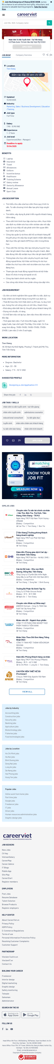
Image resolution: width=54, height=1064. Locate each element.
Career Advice (8, 864)
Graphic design (8, 986)
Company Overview (24, 55)
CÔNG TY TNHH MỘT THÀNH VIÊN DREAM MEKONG (32, 643)
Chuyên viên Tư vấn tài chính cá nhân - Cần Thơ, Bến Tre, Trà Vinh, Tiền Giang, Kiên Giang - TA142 (33, 513)
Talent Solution (8, 901)
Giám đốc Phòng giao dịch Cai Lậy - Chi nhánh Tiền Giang (32, 553)
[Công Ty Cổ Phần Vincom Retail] (9, 593)
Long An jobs (10, 767)
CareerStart (7, 878)
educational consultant (13, 417)
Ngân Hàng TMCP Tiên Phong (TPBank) (31, 659)
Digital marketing (9, 983)
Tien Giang (11, 69)
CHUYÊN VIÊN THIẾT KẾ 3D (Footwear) (28, 672)
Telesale (5, 993)
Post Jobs (6, 894)
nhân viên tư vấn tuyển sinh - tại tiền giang (21, 407)
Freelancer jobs (11, 804)
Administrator (8, 1001)
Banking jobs (10, 723)
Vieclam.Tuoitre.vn (10, 957)
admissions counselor (34, 412)
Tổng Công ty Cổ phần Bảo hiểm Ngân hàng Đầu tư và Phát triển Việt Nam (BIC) (32, 575)
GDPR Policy (7, 927)
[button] (51, 2)
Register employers (10, 908)
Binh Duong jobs (12, 760)
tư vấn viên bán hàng (12, 429)
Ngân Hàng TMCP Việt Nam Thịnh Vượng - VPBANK (33, 519)
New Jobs (6, 850)
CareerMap (6, 860)
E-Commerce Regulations (13, 930)
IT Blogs (5, 867)
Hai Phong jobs (11, 774)
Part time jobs (11, 797)
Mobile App (6, 871)
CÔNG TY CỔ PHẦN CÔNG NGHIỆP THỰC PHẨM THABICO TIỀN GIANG (32, 624)
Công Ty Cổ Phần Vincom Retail (29, 591)
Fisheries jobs (11, 733)
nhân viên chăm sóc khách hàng (29, 423)
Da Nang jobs (10, 770)
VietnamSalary (8, 857)
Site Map (5, 874)
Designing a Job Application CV (23, 385)
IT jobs (8, 807)
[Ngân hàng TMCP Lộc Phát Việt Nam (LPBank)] (9, 537)
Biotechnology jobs (13, 730)
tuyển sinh (7, 423)
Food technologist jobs (14, 736)
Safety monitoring (9, 990)
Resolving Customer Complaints (15, 941)
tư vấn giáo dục (33, 417)
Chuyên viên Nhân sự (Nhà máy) (30, 603)
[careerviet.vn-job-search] (11, 1014)
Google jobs (10, 801)
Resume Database (9, 897)
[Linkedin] (7, 1029)
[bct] (27, 1057)
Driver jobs (9, 811)
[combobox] (24, 22)
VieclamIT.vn (7, 960)
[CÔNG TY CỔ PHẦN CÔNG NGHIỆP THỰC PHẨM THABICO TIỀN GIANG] (9, 625)
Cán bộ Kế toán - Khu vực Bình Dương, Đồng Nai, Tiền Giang (30, 570)
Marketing (11, 106)
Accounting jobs (12, 713)
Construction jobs (12, 716)
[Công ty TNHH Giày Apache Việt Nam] (9, 676)
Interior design (8, 979)
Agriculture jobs (11, 726)
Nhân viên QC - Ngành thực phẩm (31, 620)
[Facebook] (2, 1029)
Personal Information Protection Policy (18, 937)
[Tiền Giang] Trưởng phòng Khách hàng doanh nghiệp (31, 533)
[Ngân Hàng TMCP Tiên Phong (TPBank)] (9, 661)
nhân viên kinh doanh (33, 429)
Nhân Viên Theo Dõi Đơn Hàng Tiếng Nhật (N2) (32, 638)
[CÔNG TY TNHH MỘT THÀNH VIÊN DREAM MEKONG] (9, 642)
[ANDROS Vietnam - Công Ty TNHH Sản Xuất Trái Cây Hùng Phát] (9, 608)
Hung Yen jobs (11, 777)
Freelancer (6, 976)
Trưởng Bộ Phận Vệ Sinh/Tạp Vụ (30, 588)
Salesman (6, 997)
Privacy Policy (8, 923)
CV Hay (5, 853)
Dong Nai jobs (11, 763)
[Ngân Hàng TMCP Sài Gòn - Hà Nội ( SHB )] (9, 557)
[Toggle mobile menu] (3, 15)
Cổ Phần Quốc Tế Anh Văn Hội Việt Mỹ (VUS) (27, 42)
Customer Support (10, 945)
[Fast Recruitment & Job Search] (27, 14)
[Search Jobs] (49, 22)
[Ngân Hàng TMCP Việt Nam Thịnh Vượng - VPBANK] (9, 515)
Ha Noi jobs (10, 757)
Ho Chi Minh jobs (12, 753)
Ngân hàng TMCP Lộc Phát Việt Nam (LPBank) (30, 539)
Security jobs (10, 720)
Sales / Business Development (28, 106)
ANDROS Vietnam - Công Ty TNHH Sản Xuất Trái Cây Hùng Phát (31, 607)
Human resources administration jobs (21, 814)
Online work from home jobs (16, 794)
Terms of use (7, 934)
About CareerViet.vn (10, 920)
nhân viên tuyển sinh (12, 412)
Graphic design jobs (13, 818)
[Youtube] (11, 1029)
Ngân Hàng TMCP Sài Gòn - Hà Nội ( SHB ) (32, 557)
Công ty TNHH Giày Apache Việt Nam (31, 677)
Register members (10, 881)
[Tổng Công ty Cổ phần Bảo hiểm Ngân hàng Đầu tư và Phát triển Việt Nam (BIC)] (9, 573)
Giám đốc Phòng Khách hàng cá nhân (33, 656)
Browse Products (9, 904)
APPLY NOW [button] (27, 47)
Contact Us (7, 964)
